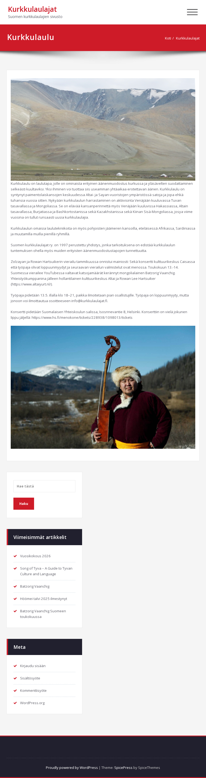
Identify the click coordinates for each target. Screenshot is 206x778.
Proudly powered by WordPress (72, 767)
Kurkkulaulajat (32, 9)
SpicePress (123, 767)
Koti (168, 38)
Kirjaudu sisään (33, 665)
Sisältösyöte (30, 678)
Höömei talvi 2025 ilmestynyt (43, 598)
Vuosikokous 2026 (35, 555)
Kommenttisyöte (33, 690)
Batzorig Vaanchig (34, 586)
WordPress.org (32, 702)
